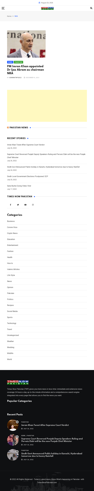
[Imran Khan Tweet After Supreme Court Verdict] (13, 425)
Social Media (12, 311)
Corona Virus (12, 227)
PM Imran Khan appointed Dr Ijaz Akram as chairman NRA (25, 70)
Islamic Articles (13, 269)
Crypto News (12, 233)
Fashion (10, 251)
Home (9, 16)
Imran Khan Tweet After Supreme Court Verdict (25, 145)
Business (11, 221)
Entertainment (12, 245)
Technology (11, 323)
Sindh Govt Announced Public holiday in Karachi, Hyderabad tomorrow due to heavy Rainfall (43, 167)
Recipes (10, 305)
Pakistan (10, 293)
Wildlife (10, 353)
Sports (9, 317)
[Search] (91, 8)
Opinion (10, 287)
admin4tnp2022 (15, 77)
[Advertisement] (47, 106)
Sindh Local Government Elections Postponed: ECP (27, 176)
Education (11, 239)
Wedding (10, 347)
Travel (9, 329)
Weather (10, 341)
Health (9, 257)
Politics (10, 299)
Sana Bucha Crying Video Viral (19, 186)
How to (10, 263)
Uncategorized (13, 335)
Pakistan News (19, 128)
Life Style (11, 275)
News (9, 281)
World (9, 359)
